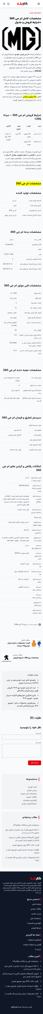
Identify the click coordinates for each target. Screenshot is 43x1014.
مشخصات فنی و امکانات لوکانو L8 (26, 825)
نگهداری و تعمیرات (30, 800)
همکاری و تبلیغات (34, 940)
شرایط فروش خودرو (29, 803)
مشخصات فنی (35, 918)
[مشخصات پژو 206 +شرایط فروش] (6, 658)
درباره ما (38, 949)
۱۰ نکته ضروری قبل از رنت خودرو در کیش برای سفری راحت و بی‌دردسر (22, 831)
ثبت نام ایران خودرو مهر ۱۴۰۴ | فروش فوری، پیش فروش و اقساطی (22, 689)
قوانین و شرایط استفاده (32, 944)
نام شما (38, 733)
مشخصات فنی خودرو (29, 793)
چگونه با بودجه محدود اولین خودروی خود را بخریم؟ (22, 851)
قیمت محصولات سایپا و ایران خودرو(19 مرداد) (19, 644)
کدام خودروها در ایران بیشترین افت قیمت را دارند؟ (22, 859)
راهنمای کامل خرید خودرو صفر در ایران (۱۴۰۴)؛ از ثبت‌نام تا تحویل (22, 682)
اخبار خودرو (32, 787)
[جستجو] (8, 4)
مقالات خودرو (32, 797)
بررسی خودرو (32, 790)
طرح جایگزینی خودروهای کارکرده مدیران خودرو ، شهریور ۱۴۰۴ (22, 697)
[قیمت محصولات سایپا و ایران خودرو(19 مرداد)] (36, 643)
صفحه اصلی (36, 904)
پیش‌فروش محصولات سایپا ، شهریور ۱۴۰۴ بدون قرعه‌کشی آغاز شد (23, 704)
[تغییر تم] (4, 4)
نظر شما (38, 743)
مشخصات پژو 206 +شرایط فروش (26, 657)
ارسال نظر (34, 762)
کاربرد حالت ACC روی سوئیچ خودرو (26, 845)
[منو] (38, 3)
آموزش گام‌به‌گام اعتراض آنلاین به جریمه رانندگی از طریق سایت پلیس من (24, 839)
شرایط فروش (36, 928)
